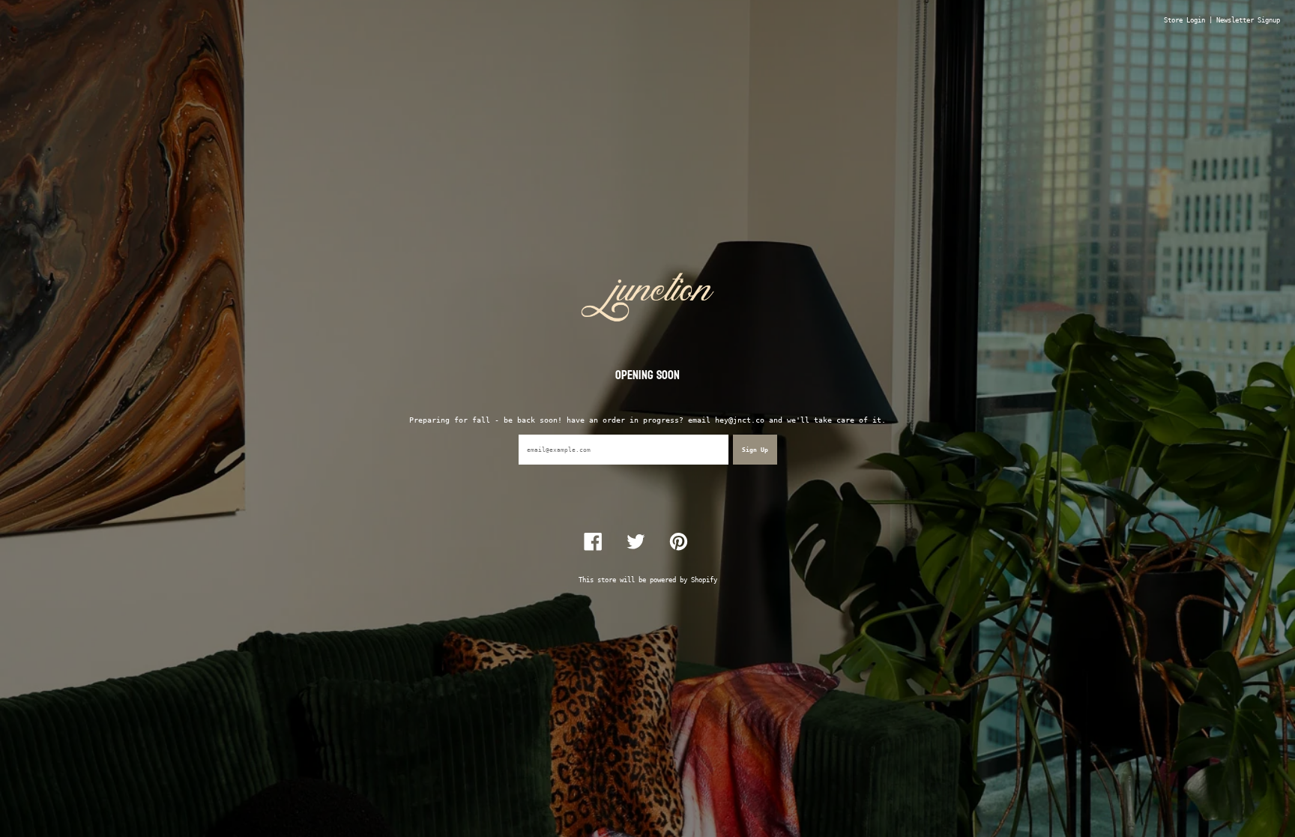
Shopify (704, 580)
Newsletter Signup (1248, 20)
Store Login (1184, 20)
